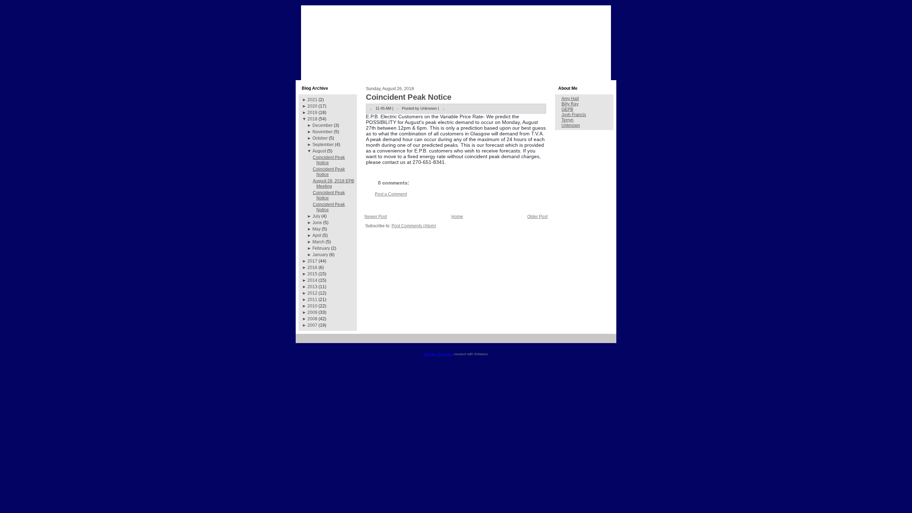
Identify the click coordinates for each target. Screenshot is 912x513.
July (316, 216)
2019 (312, 112)
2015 (312, 273)
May (316, 229)
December (322, 125)
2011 (312, 299)
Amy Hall (570, 98)
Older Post (537, 216)
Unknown (570, 125)
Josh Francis (573, 114)
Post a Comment (391, 194)
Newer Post (375, 216)
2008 (312, 318)
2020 (312, 106)
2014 (312, 280)
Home (457, 216)
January (320, 254)
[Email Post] (443, 108)
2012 (312, 293)
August (319, 151)
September (323, 144)
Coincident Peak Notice (408, 97)
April (316, 235)
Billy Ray (570, 104)
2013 (312, 286)
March (318, 241)
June (317, 222)
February (321, 248)
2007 (312, 325)
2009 (312, 312)
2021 (312, 99)
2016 (312, 267)
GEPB (567, 109)
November (322, 131)
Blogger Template (438, 354)
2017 (312, 261)
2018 (312, 118)
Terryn (567, 120)
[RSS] (303, 341)
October (320, 138)
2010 (312, 306)
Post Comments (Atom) (414, 225)
